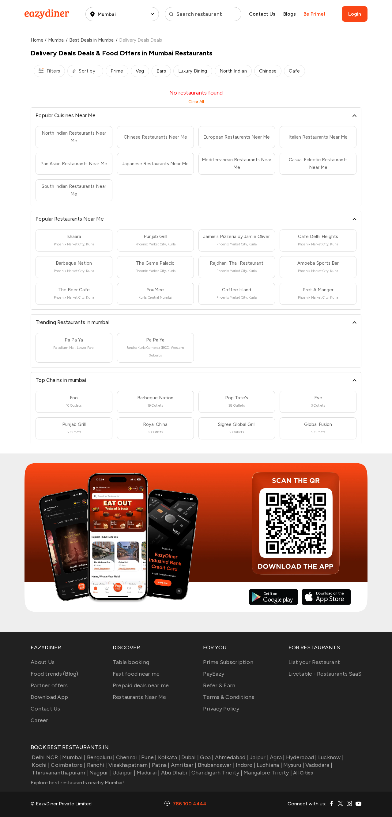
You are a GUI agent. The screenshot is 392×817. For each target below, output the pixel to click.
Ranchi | (97, 765)
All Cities (302, 773)
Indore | (245, 765)
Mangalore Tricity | (267, 772)
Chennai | (128, 757)
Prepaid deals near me (141, 685)
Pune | (149, 757)
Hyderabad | (301, 757)
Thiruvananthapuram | (60, 772)
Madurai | (148, 772)
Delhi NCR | (46, 757)
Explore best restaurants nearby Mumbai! (77, 782)
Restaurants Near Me (139, 697)
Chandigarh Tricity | (216, 772)
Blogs (289, 14)
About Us (43, 662)
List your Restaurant (314, 662)
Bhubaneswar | (216, 765)
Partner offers (49, 685)
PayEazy (213, 673)
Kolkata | (169, 757)
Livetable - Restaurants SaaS (324, 673)
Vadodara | (318, 765)
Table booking (131, 662)
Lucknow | (331, 757)
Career (39, 720)
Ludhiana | (269, 765)
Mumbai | (73, 757)
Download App (49, 697)
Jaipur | (259, 757)
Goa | (206, 757)
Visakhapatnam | (129, 765)
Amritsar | (184, 765)
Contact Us (262, 14)
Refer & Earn (219, 685)
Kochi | (41, 765)
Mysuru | (293, 765)
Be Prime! (314, 14)
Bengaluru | (101, 757)
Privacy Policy (221, 708)
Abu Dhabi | (175, 772)
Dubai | (190, 757)
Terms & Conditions (228, 697)
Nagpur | (100, 772)
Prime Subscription (228, 662)
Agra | (277, 757)
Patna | (161, 765)
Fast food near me (136, 673)
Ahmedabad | (231, 757)
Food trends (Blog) (54, 673)
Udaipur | (123, 772)
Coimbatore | (68, 765)
